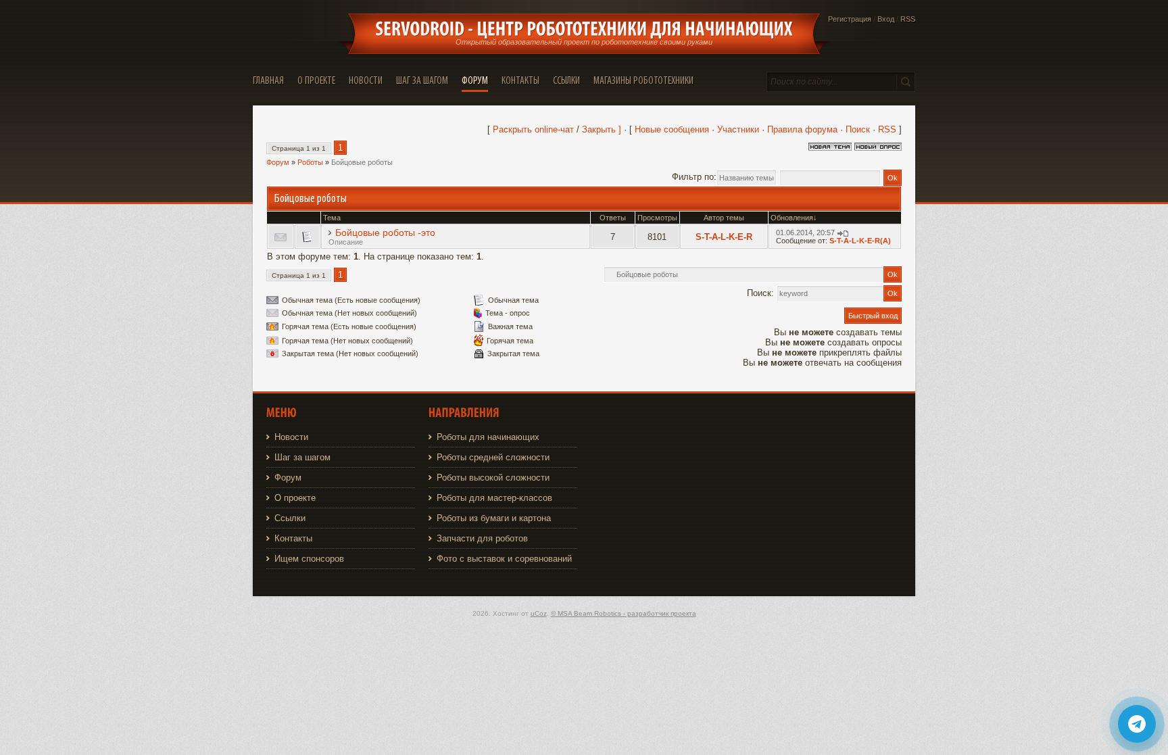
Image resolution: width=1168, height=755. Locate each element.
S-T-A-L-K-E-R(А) (860, 241)
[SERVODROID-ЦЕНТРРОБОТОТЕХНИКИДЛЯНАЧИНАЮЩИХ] (584, 29)
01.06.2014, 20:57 (805, 232)
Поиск (858, 129)
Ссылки (290, 518)
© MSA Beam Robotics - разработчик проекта (623, 613)
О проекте (295, 498)
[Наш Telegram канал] (1137, 724)
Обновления (792, 218)
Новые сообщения (672, 129)
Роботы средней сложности (493, 457)
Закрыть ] (601, 129)
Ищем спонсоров (309, 559)
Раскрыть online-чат (535, 129)
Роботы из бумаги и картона (494, 518)
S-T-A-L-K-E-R (724, 237)
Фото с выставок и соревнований (504, 559)
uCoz (539, 613)
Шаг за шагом (302, 457)
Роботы (310, 162)
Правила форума (802, 129)
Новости (291, 437)
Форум (277, 162)
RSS (907, 19)
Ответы (613, 218)
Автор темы (724, 218)
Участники (738, 129)
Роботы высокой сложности (493, 477)
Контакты (293, 538)
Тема (332, 218)
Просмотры (657, 218)
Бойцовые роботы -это (385, 232)
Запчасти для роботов (482, 538)
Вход (885, 19)
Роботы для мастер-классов (494, 498)
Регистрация (849, 19)
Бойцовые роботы (362, 162)
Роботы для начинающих (488, 437)
